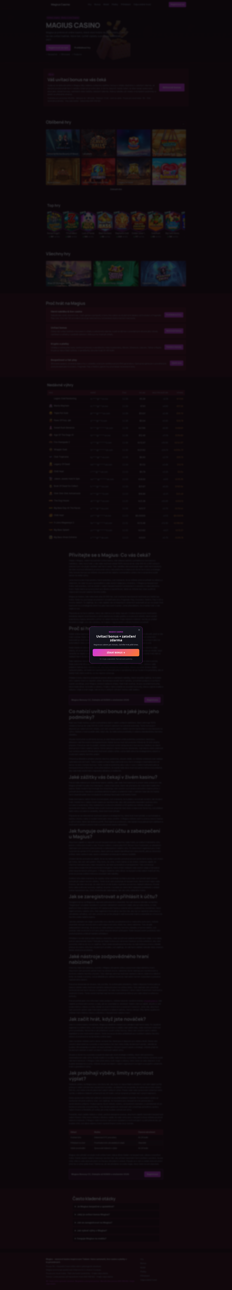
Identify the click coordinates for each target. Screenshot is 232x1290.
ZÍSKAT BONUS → (116, 652)
